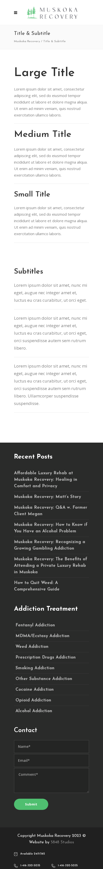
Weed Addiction (32, 647)
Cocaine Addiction (35, 689)
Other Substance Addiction (44, 679)
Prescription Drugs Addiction (46, 657)
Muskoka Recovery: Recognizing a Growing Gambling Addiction (49, 545)
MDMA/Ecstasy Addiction (43, 636)
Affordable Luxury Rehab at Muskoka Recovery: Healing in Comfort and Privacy (45, 479)
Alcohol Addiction (34, 711)
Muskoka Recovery (27, 41)
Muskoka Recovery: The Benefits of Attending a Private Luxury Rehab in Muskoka (50, 565)
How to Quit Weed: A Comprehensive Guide (37, 586)
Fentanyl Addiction (35, 625)
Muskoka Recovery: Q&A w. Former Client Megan (50, 510)
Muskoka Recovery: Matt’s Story (47, 497)
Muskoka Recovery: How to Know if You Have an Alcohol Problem (51, 528)
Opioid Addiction (33, 700)
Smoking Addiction (35, 668)
